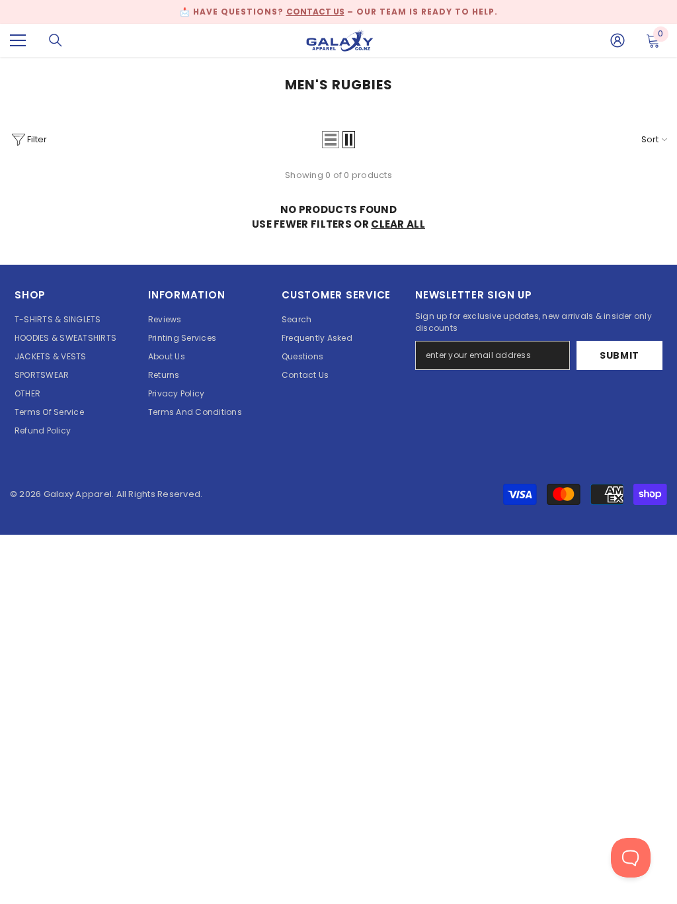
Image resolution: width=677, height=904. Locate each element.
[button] (330, 139)
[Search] (55, 40)
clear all (398, 224)
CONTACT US (315, 11)
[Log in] (617, 40)
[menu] (18, 40)
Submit (619, 355)
